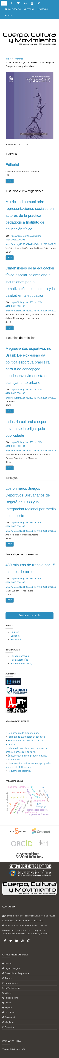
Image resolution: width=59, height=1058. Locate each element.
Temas (8, 978)
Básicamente (11, 983)
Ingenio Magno (12, 968)
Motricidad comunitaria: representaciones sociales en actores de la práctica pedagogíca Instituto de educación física (30, 215)
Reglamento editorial (19, 771)
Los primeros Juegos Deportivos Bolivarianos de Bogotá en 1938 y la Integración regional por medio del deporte (31, 502)
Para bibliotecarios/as (23, 663)
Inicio (8, 58)
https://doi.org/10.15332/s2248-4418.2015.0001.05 (31, 531)
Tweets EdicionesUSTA (13, 1049)
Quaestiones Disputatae (17, 973)
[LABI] (17, 690)
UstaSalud (10, 1012)
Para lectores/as (20, 656)
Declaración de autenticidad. (23, 733)
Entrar (8, 16)
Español (30, 9)
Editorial (12, 165)
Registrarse (42, 9)
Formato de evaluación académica (26, 737)
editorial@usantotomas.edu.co (40, 915)
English (15, 632)
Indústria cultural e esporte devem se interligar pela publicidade (28, 428)
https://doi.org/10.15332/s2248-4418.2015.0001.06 (31, 587)
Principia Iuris (11, 997)
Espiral (8, 1007)
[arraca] (17, 704)
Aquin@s (9, 1027)
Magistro (9, 1022)
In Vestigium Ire (12, 988)
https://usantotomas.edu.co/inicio (30, 925)
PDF (10, 181)
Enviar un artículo (29, 615)
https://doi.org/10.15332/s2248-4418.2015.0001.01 (31, 244)
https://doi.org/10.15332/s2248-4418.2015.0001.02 (31, 310)
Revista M (10, 1017)
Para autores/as (19, 660)
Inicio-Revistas (14, 9)
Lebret (8, 993)
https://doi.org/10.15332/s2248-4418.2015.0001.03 (31, 397)
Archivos (19, 58)
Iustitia (8, 1002)
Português (16, 639)
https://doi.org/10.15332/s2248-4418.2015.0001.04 (31, 450)
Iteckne (8, 963)
